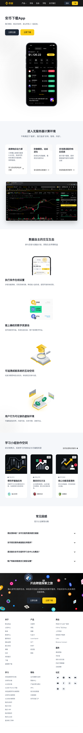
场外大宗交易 (60, 659)
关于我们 (52, 3)
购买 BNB (8, 706)
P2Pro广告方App (61, 627)
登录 (67, 3)
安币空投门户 (34, 698)
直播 (31, 631)
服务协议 (8, 638)
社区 (6, 653)
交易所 (32, 624)
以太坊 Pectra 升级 (11, 688)
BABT (32, 646)
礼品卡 (32, 635)
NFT (31, 642)
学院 (44, 3)
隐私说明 (8, 642)
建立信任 (8, 646)
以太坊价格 (8, 684)
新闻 (6, 631)
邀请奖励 (58, 652)
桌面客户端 (8, 664)
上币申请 (58, 631)
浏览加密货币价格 (10, 677)
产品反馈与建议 (35, 684)
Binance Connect (61, 642)
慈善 (31, 653)
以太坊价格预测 (10, 698)
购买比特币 (8, 702)
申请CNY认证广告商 (62, 624)
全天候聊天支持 (35, 677)
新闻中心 (8, 635)
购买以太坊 (8, 717)
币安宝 (58, 656)
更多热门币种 (9, 720)
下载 (74, 3)
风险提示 (8, 656)
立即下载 (27, 32)
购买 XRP (8, 709)
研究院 (32, 649)
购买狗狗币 (8, 713)
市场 (31, 3)
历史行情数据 (60, 663)
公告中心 (8, 627)
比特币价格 (8, 680)
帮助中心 (33, 680)
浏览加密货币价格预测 (12, 691)
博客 (6, 649)
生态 (37, 3)
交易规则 (33, 695)
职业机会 (8, 624)
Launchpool (34, 638)
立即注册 (12, 32)
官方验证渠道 (34, 691)
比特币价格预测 (10, 695)
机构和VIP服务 (60, 635)
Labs (57, 638)
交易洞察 (58, 667)
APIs (31, 688)
